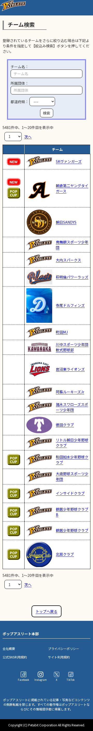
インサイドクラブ (70, 493)
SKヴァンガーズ (69, 161)
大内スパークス (68, 260)
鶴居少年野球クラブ (72, 530)
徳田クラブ (65, 424)
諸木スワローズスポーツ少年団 (72, 407)
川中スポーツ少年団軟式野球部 (72, 347)
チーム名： (20, 66)
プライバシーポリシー (63, 648)
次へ (28, 136)
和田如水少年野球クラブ (72, 459)
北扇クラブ (65, 554)
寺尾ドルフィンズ (70, 305)
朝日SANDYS (66, 222)
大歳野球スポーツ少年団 (72, 476)
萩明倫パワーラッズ (72, 277)
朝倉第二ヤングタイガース (72, 188)
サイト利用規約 (59, 657)
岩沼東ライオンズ (70, 369)
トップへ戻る (46, 611)
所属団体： (20, 83)
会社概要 (9, 648)
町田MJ (62, 332)
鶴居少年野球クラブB (72, 512)
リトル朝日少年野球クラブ (72, 442)
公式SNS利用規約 (15, 657)
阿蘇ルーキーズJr (70, 391)
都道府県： (20, 101)
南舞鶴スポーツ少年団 (72, 244)
